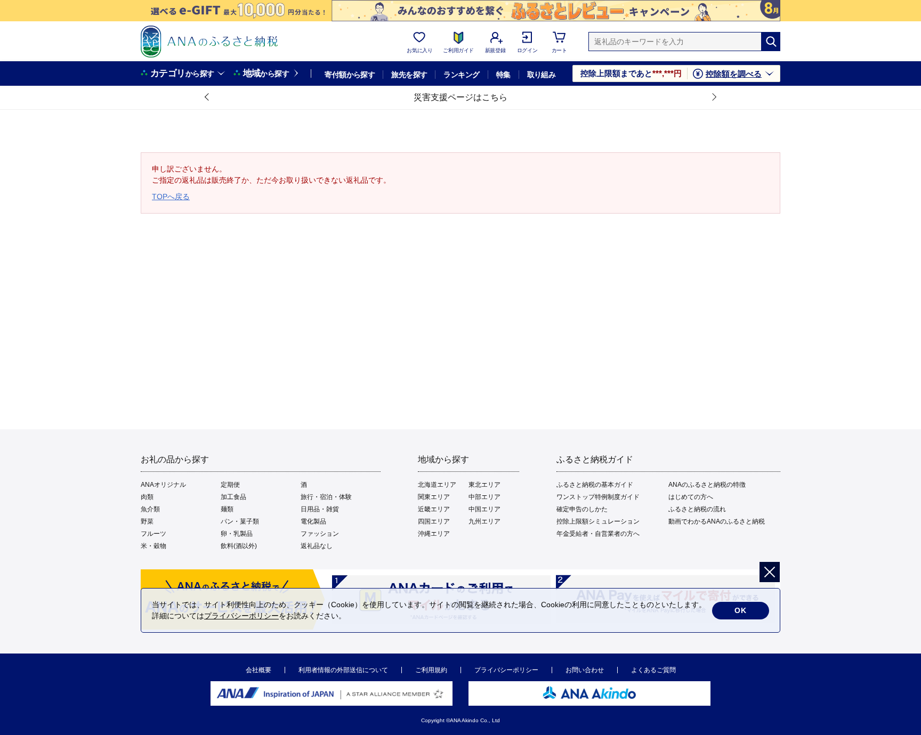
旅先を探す (409, 74)
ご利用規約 (431, 670)
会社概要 (258, 670)
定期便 (230, 484)
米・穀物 (153, 546)
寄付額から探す (350, 74)
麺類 (227, 509)
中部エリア (484, 497)
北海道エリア (437, 484)
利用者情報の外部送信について (343, 670)
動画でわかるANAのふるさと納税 (716, 521)
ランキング (461, 74)
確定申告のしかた (582, 509)
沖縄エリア (434, 533)
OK (740, 610)
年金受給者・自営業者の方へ (598, 533)
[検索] (770, 41)
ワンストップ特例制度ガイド (598, 497)
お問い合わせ (584, 670)
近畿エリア (434, 509)
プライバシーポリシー (506, 670)
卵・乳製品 (237, 533)
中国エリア (484, 509)
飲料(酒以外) (239, 546)
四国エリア (434, 521)
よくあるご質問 (653, 670)
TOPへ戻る (171, 196)
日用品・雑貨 (320, 509)
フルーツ (153, 533)
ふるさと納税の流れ (697, 509)
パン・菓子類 (240, 521)
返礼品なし (317, 546)
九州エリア (484, 521)
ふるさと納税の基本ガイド (594, 484)
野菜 (147, 521)
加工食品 (233, 497)
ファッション (320, 533)
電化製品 (313, 521)
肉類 (147, 497)
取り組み (541, 74)
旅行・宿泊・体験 (326, 497)
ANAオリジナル (163, 484)
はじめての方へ (690, 497)
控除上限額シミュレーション (598, 521)
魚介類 (150, 509)
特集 (503, 74)
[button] (207, 97)
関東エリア (434, 497)
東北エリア (484, 484)
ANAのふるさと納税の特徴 (707, 484)
